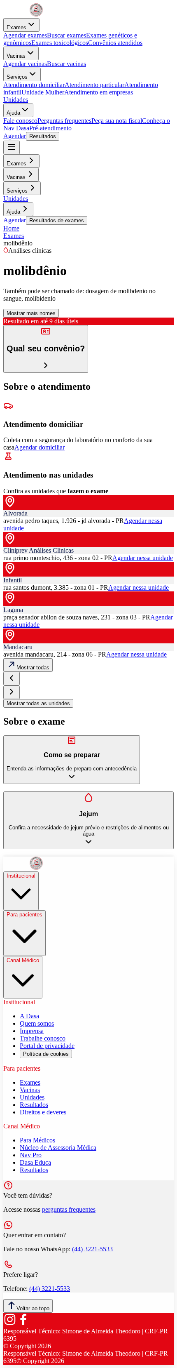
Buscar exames (66, 35)
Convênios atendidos (115, 42)
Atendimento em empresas (98, 92)
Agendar (14, 135)
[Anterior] (11, 678)
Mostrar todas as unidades (38, 703)
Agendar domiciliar (39, 447)
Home (11, 228)
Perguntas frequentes (64, 120)
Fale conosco (20, 120)
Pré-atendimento (50, 128)
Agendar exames (25, 35)
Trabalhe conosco (42, 1038)
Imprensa (32, 1030)
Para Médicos (37, 1140)
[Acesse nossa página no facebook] (23, 1323)
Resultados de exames (56, 220)
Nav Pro (31, 1154)
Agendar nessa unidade (142, 557)
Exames (16, 27)
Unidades (15, 99)
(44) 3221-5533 (92, 1249)
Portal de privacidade (47, 1045)
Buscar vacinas (66, 63)
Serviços (17, 77)
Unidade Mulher (42, 92)
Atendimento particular (94, 84)
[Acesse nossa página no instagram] (9, 1323)
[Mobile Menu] (11, 147)
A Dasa (29, 1016)
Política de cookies (46, 1054)
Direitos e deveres (43, 1112)
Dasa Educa (35, 1162)
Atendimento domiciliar (34, 84)
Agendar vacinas (25, 63)
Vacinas (16, 56)
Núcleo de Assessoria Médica (58, 1147)
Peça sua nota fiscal (116, 120)
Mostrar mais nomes (31, 313)
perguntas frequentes (68, 1209)
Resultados (42, 136)
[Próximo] (11, 692)
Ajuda (13, 113)
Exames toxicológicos (59, 42)
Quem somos (37, 1023)
